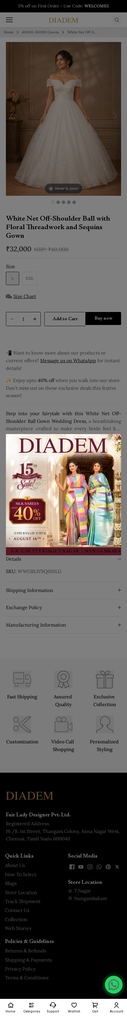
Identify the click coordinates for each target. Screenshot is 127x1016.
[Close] (112, 442)
